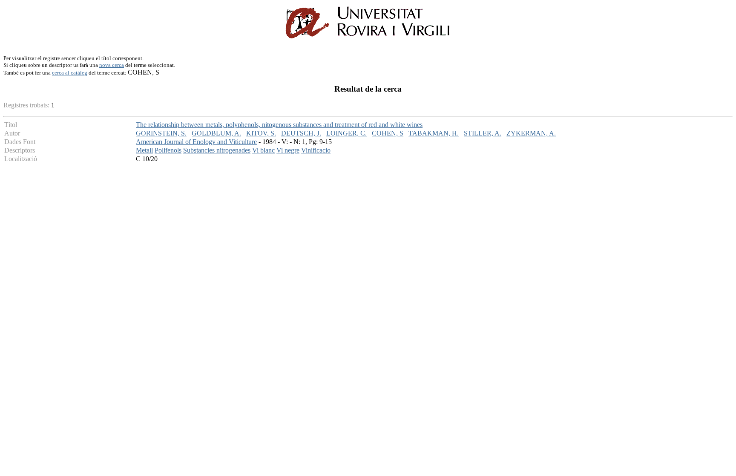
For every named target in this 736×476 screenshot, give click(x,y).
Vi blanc (263, 150)
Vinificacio (316, 150)
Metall (144, 150)
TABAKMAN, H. (433, 133)
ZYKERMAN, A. (531, 133)
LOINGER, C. (346, 133)
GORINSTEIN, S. (161, 133)
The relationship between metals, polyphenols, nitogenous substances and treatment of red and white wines (279, 124)
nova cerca (111, 65)
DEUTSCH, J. (301, 133)
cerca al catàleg (69, 72)
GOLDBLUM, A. (216, 133)
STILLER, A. (482, 133)
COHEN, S (387, 133)
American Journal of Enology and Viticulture (196, 141)
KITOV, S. (261, 133)
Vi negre (287, 150)
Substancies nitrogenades (216, 150)
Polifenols (168, 150)
